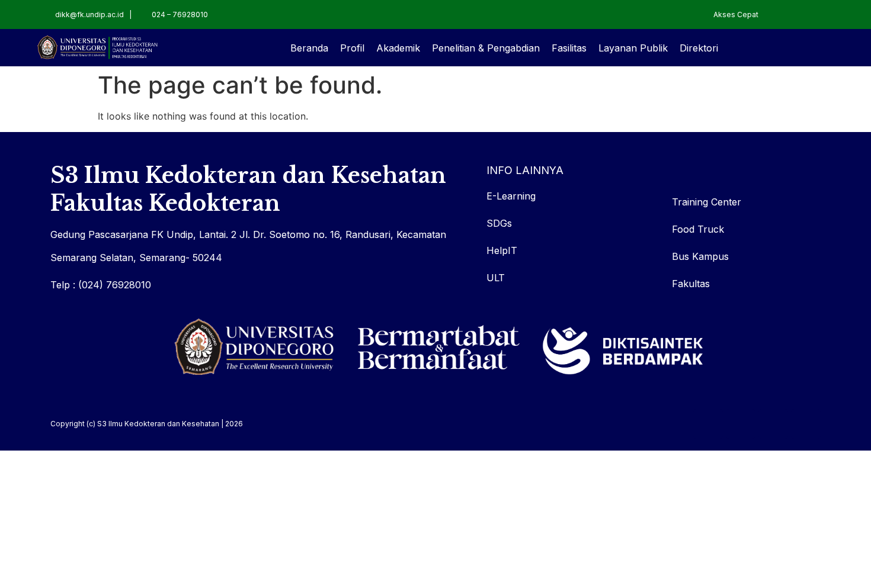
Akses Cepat (735, 14)
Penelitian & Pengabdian (486, 48)
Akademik (398, 48)
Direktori (699, 48)
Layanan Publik (633, 48)
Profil (352, 48)
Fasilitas (569, 48)
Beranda (309, 48)
